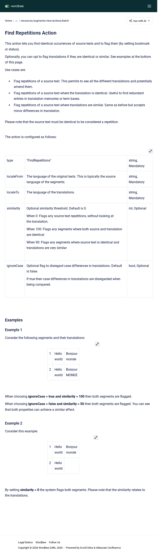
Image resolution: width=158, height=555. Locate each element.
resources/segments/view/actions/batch (45, 20)
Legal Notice (25, 542)
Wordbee (41, 542)
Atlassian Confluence (108, 547)
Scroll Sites (86, 547)
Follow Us (54, 542)
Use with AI (139, 20)
